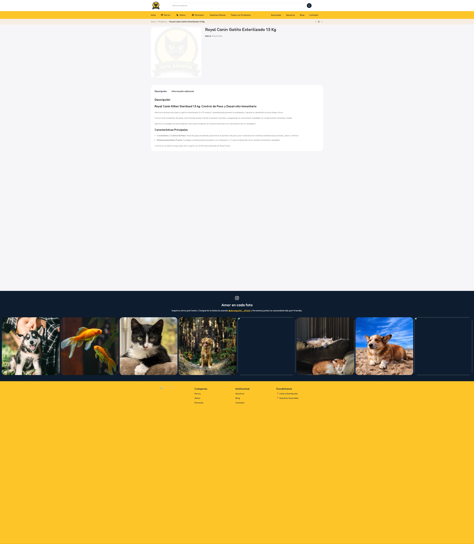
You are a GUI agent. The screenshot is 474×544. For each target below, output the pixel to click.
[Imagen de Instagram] (31, 346)
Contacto (239, 402)
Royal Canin (217, 36)
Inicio (153, 21)
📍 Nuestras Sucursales (287, 398)
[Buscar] (309, 5)
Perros (197, 393)
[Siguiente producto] (321, 21)
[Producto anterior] (315, 21)
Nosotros (239, 393)
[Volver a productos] (318, 21)
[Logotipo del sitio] (156, 5)
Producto (162, 21)
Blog (237, 398)
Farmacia (198, 402)
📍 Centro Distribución (287, 393)
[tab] (161, 91)
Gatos (197, 398)
